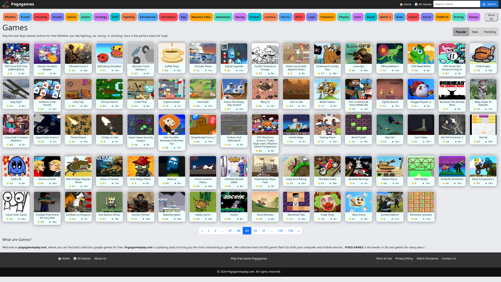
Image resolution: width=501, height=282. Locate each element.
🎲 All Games (423, 4)
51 (264, 231)
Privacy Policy (404, 258)
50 (255, 231)
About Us (100, 258)
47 (230, 231)
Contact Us (449, 258)
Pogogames (22, 4)
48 (238, 231)
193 (280, 231)
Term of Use (384, 258)
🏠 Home (405, 4)
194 (290, 231)
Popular (461, 32)
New (475, 32)
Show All (491, 17)
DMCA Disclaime (427, 258)
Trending (490, 32)
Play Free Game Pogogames (249, 258)
